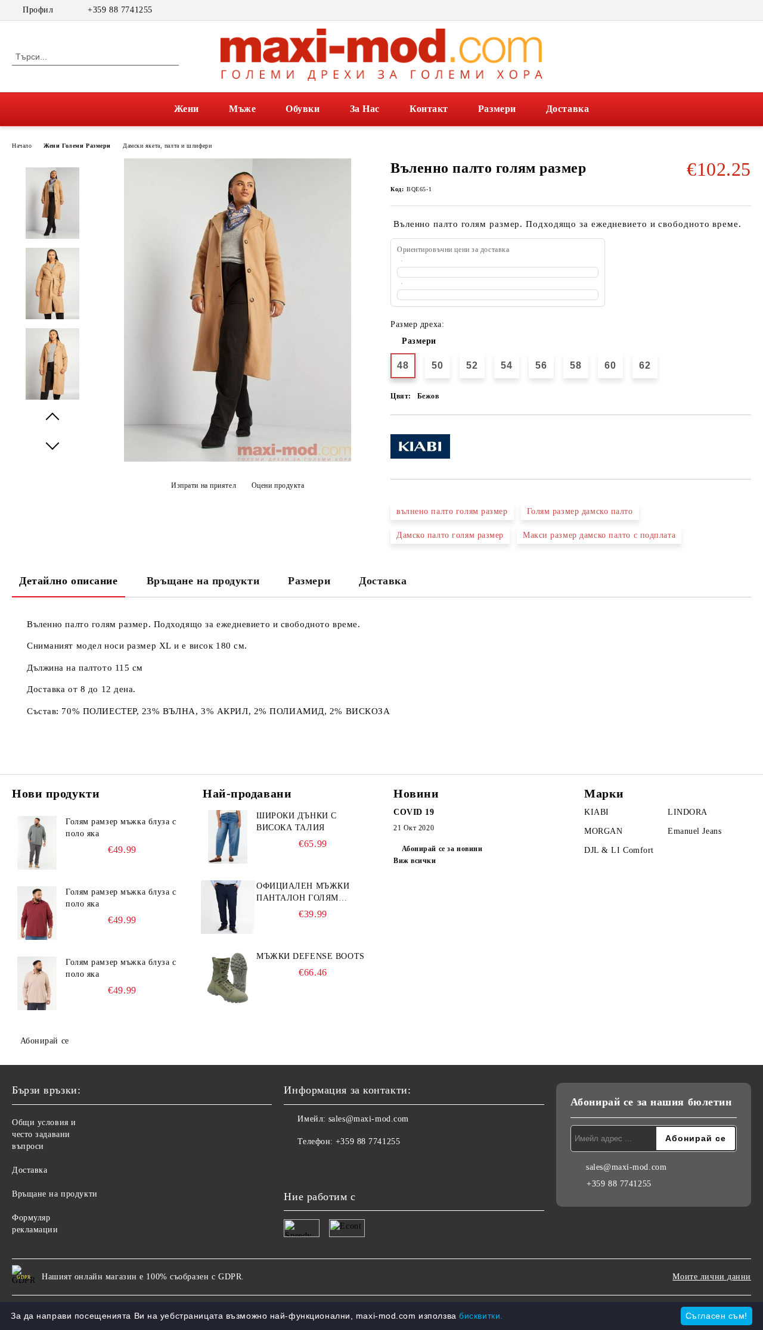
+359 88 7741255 (120, 9)
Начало (22, 145)
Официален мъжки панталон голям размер (302, 893)
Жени (186, 109)
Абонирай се (44, 1040)
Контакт (429, 109)
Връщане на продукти (203, 581)
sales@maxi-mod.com (368, 1118)
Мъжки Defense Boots (310, 956)
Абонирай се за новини (442, 849)
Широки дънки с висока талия (296, 821)
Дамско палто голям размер (450, 535)
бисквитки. (481, 1315)
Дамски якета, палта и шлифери (167, 145)
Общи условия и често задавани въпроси (44, 1134)
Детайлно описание (68, 581)
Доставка (567, 109)
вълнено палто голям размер (452, 511)
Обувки (303, 109)
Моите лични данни (711, 1276)
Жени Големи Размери (77, 145)
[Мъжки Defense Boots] (228, 977)
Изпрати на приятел (203, 485)
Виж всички (414, 860)
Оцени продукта (278, 485)
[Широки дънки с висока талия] (228, 837)
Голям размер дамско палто (580, 511)
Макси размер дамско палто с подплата (599, 535)
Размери (497, 109)
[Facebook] (726, 10)
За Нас (365, 109)
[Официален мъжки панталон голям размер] (228, 907)
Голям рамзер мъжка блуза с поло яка (121, 827)
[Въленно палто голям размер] (237, 458)
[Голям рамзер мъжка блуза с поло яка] (37, 843)
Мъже (242, 109)
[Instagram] (744, 10)
